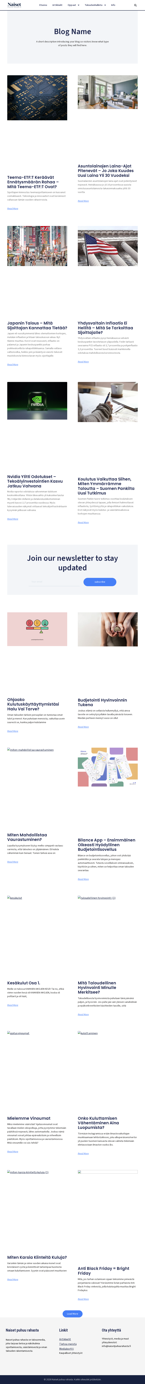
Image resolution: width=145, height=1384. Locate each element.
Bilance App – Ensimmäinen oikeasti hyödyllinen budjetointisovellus (106, 844)
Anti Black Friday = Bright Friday (103, 1271)
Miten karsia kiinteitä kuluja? (37, 1257)
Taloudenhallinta (94, 5)
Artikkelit (57, 5)
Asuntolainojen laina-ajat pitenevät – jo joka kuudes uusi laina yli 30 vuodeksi (106, 170)
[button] (135, 5)
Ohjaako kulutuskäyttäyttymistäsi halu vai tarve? (33, 704)
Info (113, 5)
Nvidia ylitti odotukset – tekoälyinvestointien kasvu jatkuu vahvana (35, 481)
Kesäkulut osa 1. (23, 983)
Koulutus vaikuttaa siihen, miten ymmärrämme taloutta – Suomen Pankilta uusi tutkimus (106, 486)
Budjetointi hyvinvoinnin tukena (102, 702)
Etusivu (43, 5)
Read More (12, 208)
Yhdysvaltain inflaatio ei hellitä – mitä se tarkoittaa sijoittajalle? (105, 327)
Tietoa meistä (68, 1344)
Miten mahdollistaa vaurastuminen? (27, 837)
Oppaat (72, 5)
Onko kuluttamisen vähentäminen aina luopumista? (98, 1123)
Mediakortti (66, 1349)
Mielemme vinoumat (28, 1118)
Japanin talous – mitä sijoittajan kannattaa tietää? (37, 325)
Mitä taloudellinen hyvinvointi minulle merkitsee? (97, 987)
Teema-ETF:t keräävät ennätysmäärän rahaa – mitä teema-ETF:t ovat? (33, 182)
